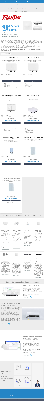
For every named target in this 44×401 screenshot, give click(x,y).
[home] (22, 5)
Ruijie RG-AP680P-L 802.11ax (33, 95)
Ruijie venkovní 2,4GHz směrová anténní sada (33, 137)
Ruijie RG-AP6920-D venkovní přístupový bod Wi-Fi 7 (11, 96)
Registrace (27, 373)
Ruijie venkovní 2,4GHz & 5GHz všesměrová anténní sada (11, 138)
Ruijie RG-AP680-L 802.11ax (33, 57)
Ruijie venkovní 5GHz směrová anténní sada (11, 178)
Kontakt (18, 385)
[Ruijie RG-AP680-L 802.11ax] (33, 72)
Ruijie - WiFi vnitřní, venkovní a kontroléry (21, 8)
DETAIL (11, 81)
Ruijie (7, 73)
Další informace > (5, 249)
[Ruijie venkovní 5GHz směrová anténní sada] (11, 191)
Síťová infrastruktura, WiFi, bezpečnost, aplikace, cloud (16, 7)
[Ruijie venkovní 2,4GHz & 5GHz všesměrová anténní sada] (11, 154)
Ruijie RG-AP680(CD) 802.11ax (11, 57)
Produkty (4, 7)
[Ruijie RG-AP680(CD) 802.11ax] (11, 72)
